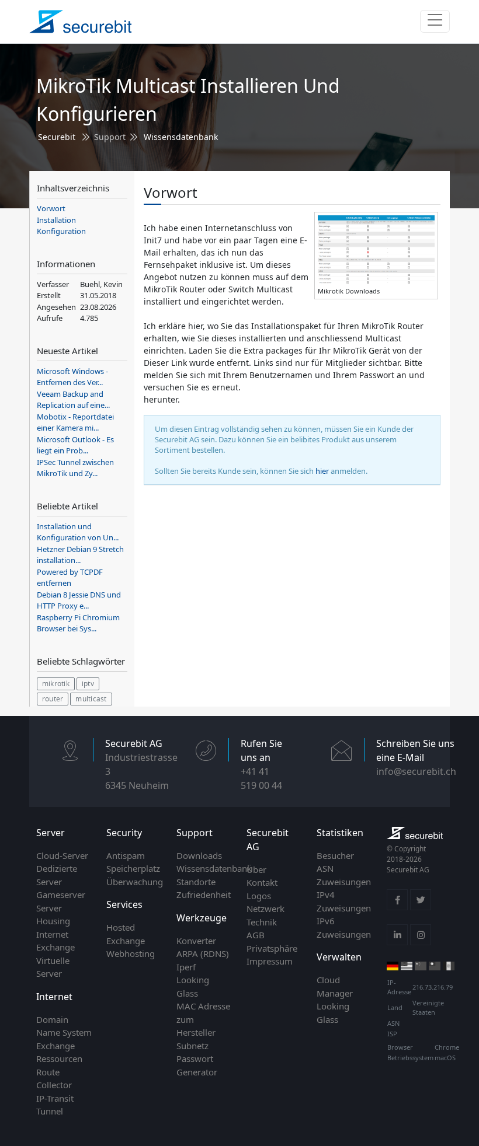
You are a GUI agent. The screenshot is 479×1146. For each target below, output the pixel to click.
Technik (262, 922)
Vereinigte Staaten (428, 1007)
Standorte (196, 882)
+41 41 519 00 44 (261, 778)
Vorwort (51, 208)
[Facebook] (397, 899)
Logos (259, 896)
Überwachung (134, 882)
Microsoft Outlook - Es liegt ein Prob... (75, 445)
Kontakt (262, 882)
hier (322, 471)
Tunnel (49, 1111)
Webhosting (130, 953)
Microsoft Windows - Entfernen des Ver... (72, 377)
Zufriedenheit (203, 894)
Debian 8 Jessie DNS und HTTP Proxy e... (79, 600)
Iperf (186, 967)
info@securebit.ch (416, 771)
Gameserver (60, 894)
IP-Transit (55, 1098)
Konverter (196, 940)
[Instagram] (420, 934)
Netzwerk (265, 908)
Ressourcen (59, 1058)
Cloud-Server (62, 855)
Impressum (270, 961)
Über (256, 869)
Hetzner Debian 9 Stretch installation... (80, 555)
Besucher (335, 855)
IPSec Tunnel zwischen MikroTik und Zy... (75, 468)
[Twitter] (420, 899)
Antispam (125, 855)
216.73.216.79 (432, 987)
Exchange (55, 1045)
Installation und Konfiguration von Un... (78, 532)
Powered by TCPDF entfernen (70, 578)
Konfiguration (61, 231)
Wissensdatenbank (181, 136)
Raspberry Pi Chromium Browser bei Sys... (78, 623)
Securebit (56, 136)
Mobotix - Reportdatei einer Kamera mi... (75, 422)
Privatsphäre (272, 948)
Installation (56, 220)
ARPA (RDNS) (202, 953)
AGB (256, 935)
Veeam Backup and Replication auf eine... (73, 400)
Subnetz (192, 1045)
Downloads (199, 855)
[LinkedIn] (397, 934)
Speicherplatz (133, 868)
